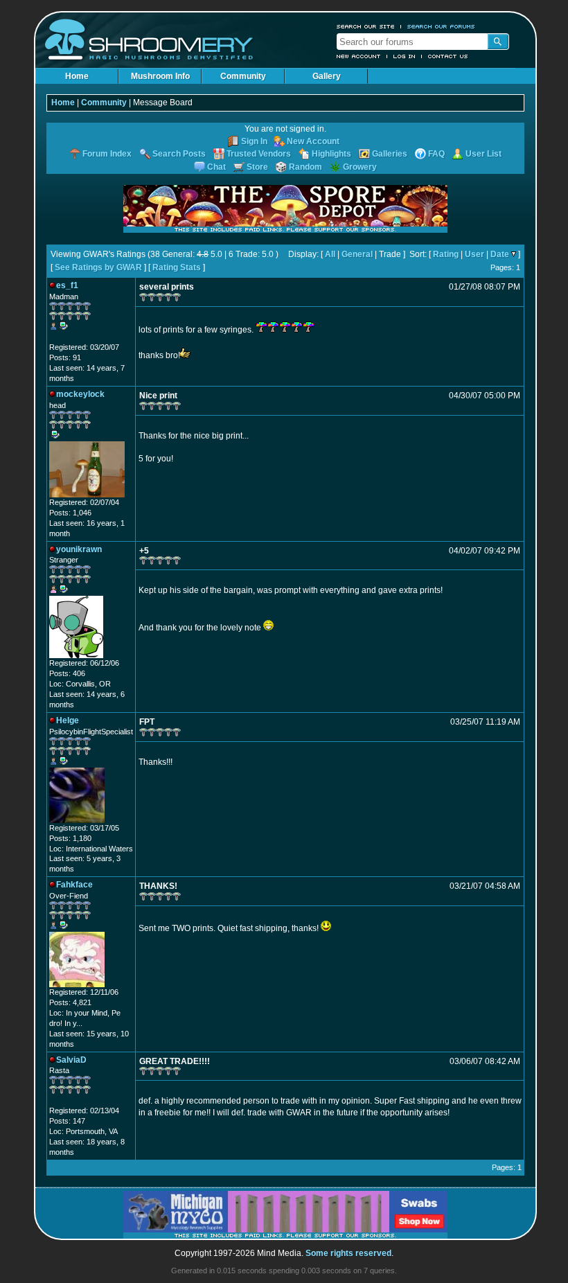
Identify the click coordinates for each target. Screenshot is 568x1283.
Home (77, 76)
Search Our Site (366, 26)
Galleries (389, 154)
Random (305, 167)
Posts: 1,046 (70, 512)
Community (243, 76)
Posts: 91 (65, 357)
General (357, 254)
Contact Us (448, 56)
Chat (216, 167)
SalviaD (71, 1060)
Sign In (254, 141)
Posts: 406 (67, 673)
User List (483, 154)
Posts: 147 (67, 1121)
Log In (404, 56)
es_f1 (67, 285)
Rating (446, 254)
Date (499, 254)
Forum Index (107, 154)
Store (257, 167)
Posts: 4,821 (70, 1002)
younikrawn (79, 549)
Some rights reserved (348, 1253)
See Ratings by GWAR (98, 267)
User (474, 254)
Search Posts (179, 154)
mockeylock (80, 394)
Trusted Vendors (259, 154)
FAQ (436, 154)
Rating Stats (176, 267)
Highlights (331, 154)
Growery (360, 167)
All (330, 254)
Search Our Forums (441, 26)
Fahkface (74, 885)
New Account (359, 56)
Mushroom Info (160, 76)
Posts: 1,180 (70, 838)
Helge (67, 720)
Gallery (326, 76)
